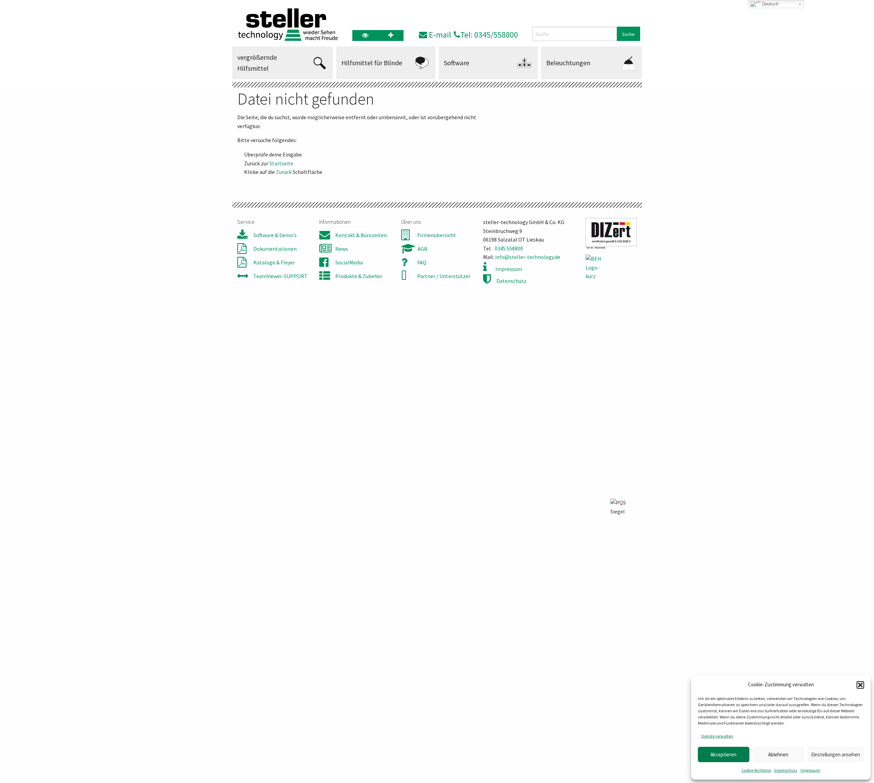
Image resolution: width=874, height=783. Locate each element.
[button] (860, 685)
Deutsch (769, 3)
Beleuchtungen (568, 62)
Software (456, 62)
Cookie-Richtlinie (756, 770)
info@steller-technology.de (527, 256)
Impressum (810, 770)
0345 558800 (509, 248)
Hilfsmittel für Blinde (371, 62)
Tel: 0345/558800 (489, 34)
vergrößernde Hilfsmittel (257, 62)
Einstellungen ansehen (835, 754)
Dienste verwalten (717, 736)
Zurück (284, 171)
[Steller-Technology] (286, 24)
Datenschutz (785, 770)
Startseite (281, 163)
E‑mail (439, 34)
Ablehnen (778, 754)
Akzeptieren (723, 754)
